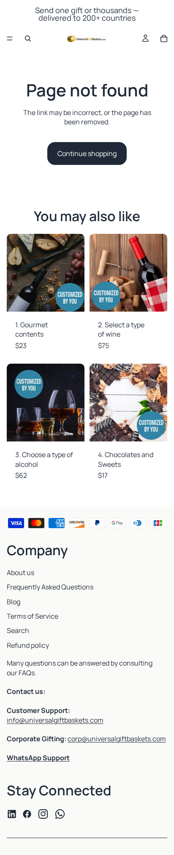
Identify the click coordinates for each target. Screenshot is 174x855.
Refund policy (28, 645)
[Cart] (164, 38)
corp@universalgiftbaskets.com (117, 738)
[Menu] (9, 38)
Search (18, 630)
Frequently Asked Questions (50, 587)
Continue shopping (87, 153)
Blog (13, 601)
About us (20, 572)
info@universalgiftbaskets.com (55, 720)
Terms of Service (32, 616)
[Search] (28, 38)
